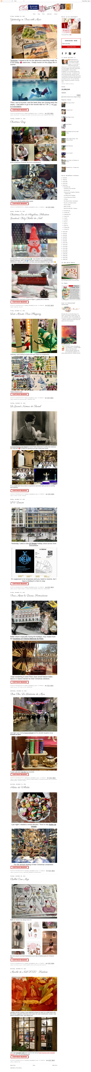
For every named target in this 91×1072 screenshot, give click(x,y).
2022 (64, 185)
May (65, 221)
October (66, 212)
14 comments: (41, 963)
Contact (55, 14)
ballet (15, 588)
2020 (64, 233)
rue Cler (23, 772)
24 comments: (42, 1060)
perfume (24, 495)
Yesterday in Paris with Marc (25, 19)
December (66, 186)
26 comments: (41, 587)
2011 (64, 250)
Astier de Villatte (20, 787)
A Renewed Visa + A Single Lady (72, 167)
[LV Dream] (19, 585)
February (66, 227)
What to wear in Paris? (70, 102)
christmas (29, 399)
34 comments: (41, 305)
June (65, 220)
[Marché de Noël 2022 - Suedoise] (19, 1058)
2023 (64, 183)
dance (19, 588)
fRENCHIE (28, 779)
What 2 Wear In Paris (69, 117)
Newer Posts (13, 1065)
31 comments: (42, 870)
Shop (39, 14)
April (65, 223)
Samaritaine (47, 588)
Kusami (22, 588)
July (65, 218)
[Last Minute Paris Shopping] (19, 395)
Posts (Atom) (19, 1067)
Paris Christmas (25, 259)
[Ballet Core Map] (19, 961)
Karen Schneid (28, 733)
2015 (64, 242)
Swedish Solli (20, 1053)
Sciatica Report (68, 124)
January (66, 229)
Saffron (20, 780)
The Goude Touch (69, 110)
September (66, 214)
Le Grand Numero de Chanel (25, 406)
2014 (64, 244)
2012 (64, 248)
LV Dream (17, 502)
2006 (64, 259)
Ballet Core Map (19, 879)
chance (16, 495)
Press (43, 14)
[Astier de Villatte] (19, 868)
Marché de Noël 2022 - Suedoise (29, 972)
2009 (64, 253)
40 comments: (41, 113)
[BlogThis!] (48, 113)
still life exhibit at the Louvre (25, 201)
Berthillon (16, 399)
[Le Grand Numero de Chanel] (19, 492)
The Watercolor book (65, 344)
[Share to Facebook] (51, 113)
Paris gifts (40, 588)
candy (15, 779)
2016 (64, 240)
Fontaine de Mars (21, 779)
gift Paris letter (22, 687)
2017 (64, 239)
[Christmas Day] (19, 205)
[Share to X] (50, 113)
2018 (64, 237)
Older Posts (54, 1065)
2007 (64, 257)
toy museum (44, 260)
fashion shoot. (37, 872)
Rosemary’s (37, 162)
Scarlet (24, 780)
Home (34, 14)
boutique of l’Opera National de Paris (28, 639)
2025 (64, 179)
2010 (64, 252)
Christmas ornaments (28, 872)
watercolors (49, 14)
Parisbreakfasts (19, 113)
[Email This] (47, 113)
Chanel (19, 495)
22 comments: (41, 207)
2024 (64, 181)
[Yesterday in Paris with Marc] (19, 111)
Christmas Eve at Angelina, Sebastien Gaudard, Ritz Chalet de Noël (29, 216)
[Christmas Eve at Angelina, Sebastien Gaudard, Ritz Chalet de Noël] (19, 303)
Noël (34, 399)
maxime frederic (34, 588)
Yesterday (14, 60)
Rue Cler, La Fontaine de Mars (27, 694)
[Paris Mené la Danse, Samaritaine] (19, 683)
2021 (64, 231)
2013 (64, 246)
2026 (64, 177)
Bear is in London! (69, 153)
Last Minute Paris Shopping (25, 314)
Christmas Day (18, 122)
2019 (64, 235)
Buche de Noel (23, 399)
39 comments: (41, 397)
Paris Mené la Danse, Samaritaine (29, 596)
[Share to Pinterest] (52, 113)
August (65, 216)
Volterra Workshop (69, 145)
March (65, 225)
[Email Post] (45, 113)
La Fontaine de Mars (43, 779)
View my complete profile (67, 83)
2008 (64, 255)
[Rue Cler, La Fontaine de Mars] (19, 775)
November (66, 210)
